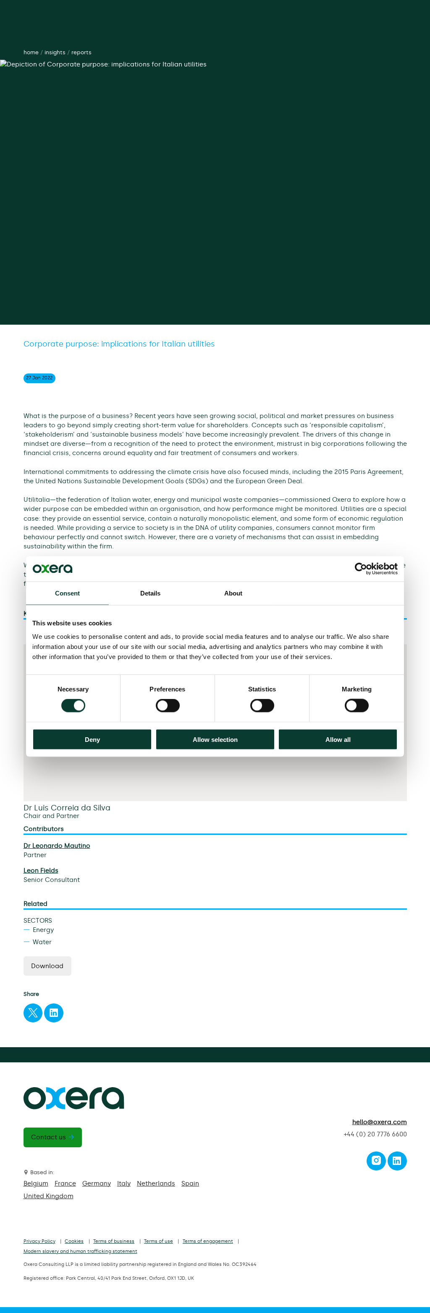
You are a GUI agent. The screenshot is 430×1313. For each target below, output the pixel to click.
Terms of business (113, 1241)
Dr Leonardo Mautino (57, 846)
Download (47, 966)
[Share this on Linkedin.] (53, 1015)
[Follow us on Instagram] (376, 1163)
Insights (55, 52)
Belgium (36, 1183)
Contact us (48, 1137)
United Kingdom (48, 1196)
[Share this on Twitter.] (32, 1015)
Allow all (338, 739)
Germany (96, 1183)
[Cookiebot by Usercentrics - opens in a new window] (361, 569)
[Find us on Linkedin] (396, 1163)
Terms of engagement (208, 1241)
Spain (190, 1183)
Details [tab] (150, 593)
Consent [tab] (67, 593)
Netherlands (156, 1183)
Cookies (74, 1241)
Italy (124, 1183)
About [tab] (233, 593)
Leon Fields (41, 870)
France (65, 1183)
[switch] (168, 705)
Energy (43, 930)
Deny (92, 739)
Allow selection (215, 739)
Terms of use (158, 1241)
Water (42, 942)
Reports (81, 52)
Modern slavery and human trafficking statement (80, 1251)
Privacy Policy (39, 1241)
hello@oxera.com (379, 1122)
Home (31, 52)
